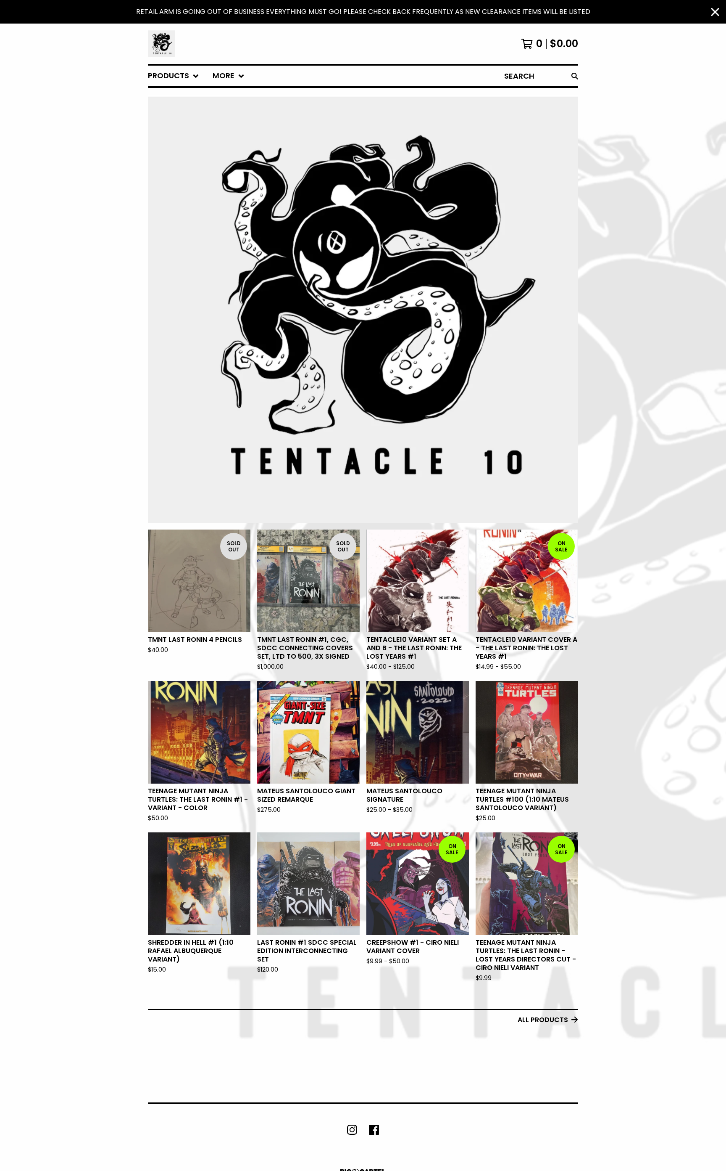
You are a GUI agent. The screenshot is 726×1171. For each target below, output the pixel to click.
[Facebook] (374, 1130)
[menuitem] (173, 76)
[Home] (161, 43)
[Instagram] (352, 1130)
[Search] (574, 76)
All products (543, 1020)
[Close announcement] (715, 12)
